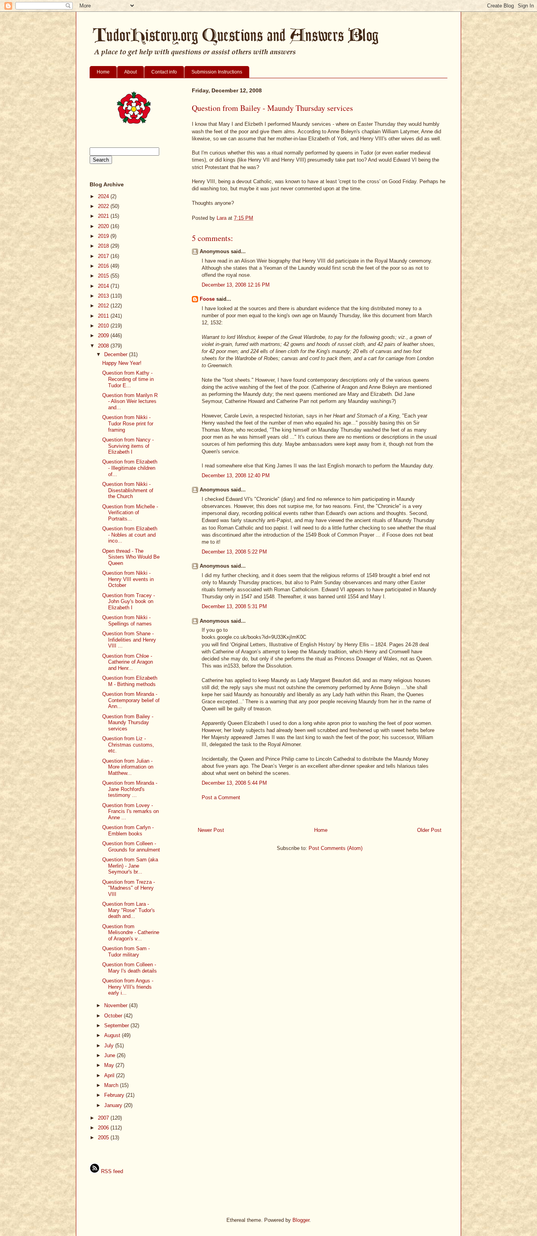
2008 (104, 346)
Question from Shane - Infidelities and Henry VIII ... (129, 640)
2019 (104, 236)
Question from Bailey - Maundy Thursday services (127, 723)
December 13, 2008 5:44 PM (234, 783)
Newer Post (211, 830)
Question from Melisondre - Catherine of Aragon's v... (130, 932)
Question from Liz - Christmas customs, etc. (128, 745)
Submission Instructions (216, 72)
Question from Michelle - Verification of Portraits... (130, 513)
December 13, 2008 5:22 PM (234, 552)
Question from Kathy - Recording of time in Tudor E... (128, 379)
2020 (104, 226)
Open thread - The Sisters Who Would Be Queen (131, 557)
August (113, 1035)
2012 (104, 306)
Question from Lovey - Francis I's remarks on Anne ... (130, 811)
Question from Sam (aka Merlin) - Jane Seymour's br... (130, 866)
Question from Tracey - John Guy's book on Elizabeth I (128, 601)
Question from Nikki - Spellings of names (127, 620)
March (112, 1085)
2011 (104, 316)
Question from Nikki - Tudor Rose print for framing (127, 423)
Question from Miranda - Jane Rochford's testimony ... (129, 789)
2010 (104, 326)
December (116, 354)
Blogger (300, 1220)
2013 (104, 296)
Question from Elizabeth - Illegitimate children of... (129, 468)
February (115, 1095)
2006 (104, 1128)
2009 (104, 335)
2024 (104, 196)
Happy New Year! (122, 363)
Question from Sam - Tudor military (126, 951)
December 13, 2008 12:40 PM (236, 475)
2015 (104, 276)
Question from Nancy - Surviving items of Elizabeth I (128, 446)
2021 (104, 216)
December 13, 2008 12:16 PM (236, 285)
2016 (104, 266)
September (117, 1025)
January (114, 1105)
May (110, 1065)
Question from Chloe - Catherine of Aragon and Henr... (127, 662)
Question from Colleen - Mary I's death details (129, 968)
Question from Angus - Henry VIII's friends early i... (127, 987)
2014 (104, 286)
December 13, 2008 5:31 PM (234, 606)
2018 (104, 246)
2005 (104, 1137)
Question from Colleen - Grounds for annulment (131, 847)
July (109, 1045)
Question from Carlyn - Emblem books (128, 830)
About (130, 72)
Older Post (429, 830)
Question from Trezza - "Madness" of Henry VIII (128, 888)
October (114, 1016)
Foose (207, 299)
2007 (104, 1118)
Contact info (164, 72)
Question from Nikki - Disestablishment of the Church (127, 490)
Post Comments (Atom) (335, 848)
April (110, 1075)
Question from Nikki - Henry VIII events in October (128, 579)
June (110, 1055)
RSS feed (111, 1171)
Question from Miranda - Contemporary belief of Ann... (131, 700)
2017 (104, 256)
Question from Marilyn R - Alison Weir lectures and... (130, 401)
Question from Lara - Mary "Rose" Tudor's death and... (128, 910)
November (116, 1005)
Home (103, 72)
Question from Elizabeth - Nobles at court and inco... (129, 535)
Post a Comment (221, 797)
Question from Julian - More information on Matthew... (127, 767)
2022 (104, 206)
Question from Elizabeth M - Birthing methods (129, 681)
